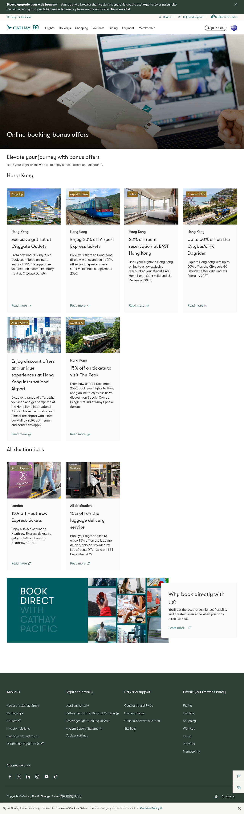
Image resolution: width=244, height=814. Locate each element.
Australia (228, 796)
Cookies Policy (149, 808)
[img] (235, 4)
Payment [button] (128, 28)
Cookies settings (77, 735)
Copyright (13, 796)
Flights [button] (49, 28)
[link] (88, 610)
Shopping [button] (81, 28)
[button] (21, 305)
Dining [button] (113, 28)
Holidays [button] (65, 28)
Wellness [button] (98, 28)
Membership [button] (147, 28)
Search (167, 17)
